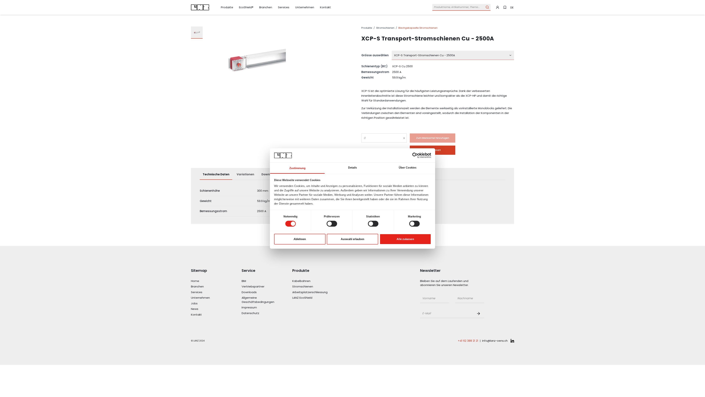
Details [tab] (352, 167)
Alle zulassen (405, 239)
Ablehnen (300, 239)
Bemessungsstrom (375, 72)
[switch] (332, 224)
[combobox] (453, 55)
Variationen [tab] (245, 174)
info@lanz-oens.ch (495, 341)
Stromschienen (385, 28)
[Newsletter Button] (479, 313)
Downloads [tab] (269, 174)
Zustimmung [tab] (297, 168)
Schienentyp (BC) (374, 66)
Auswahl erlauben (352, 239)
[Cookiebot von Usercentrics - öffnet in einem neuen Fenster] (415, 155)
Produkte (366, 28)
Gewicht (367, 77)
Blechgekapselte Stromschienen (418, 28)
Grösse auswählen (375, 55)
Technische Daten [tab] (216, 174)
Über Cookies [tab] (407, 167)
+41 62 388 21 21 (468, 341)
